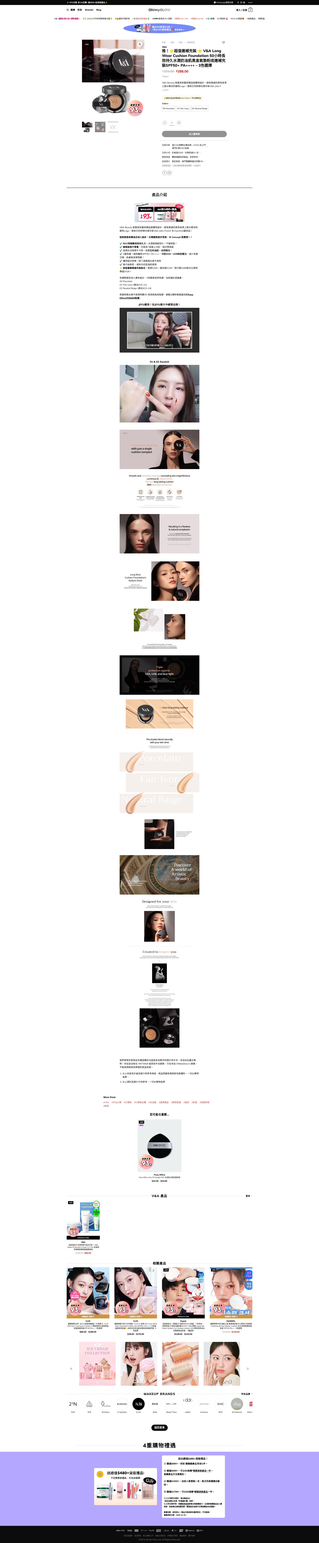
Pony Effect (159, 1175)
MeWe (250, 2)
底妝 (172, 42)
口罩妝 (128, 1102)
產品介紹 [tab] (159, 194)
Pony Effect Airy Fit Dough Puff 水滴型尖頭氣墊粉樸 (159, 1177)
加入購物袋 (194, 134)
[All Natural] (237, 1404)
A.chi (138, 1412)
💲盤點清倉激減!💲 (141, 18)
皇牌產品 (251, 18)
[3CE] (89, 1404)
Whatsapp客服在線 (224, 2)
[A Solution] (122, 1404)
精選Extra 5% (197, 18)
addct (188, 1412)
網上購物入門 (148, 1536)
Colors (165, 103)
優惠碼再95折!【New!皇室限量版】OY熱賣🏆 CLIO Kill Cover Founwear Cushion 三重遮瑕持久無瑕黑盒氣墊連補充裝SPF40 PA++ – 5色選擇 (88, 1326)
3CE (89, 1412)
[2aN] (73, 1404)
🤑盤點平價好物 (123, 18)
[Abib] (155, 1404)
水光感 (153, 1102)
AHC (220, 1412)
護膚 (73, 9)
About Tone (171, 1412)
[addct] (188, 1404)
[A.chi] (138, 1404)
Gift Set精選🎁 (238, 18)
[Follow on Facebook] (238, 3)
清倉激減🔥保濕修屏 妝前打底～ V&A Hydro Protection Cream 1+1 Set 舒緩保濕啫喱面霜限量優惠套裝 (83, 1247)
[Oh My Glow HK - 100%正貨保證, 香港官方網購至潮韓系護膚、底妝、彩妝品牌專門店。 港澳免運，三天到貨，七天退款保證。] (159, 10)
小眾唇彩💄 (223, 18)
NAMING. (231, 1321)
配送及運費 (128, 1536)
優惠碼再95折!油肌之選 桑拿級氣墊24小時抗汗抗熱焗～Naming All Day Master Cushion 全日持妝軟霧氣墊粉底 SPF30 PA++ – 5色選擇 (231, 1326)
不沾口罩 (117, 1102)
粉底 (181, 42)
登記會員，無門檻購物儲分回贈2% (187, 161)
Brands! (89, 9)
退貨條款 (137, 1536)
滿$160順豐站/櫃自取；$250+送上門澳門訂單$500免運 (189, 146)
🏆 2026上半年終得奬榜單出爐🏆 (98, 18)
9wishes (106, 1412)
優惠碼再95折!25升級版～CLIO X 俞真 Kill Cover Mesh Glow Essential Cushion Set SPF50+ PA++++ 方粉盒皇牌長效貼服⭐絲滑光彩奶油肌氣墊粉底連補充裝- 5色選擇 (135, 1327)
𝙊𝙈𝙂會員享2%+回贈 (163, 18)
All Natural (237, 1412)
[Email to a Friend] (169, 173)
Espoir (183, 1321)
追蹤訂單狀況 (160, 1536)
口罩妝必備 (140, 1102)
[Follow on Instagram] (241, 3)
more (166, 89)
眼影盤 (262, 18)
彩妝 (80, 9)
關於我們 (191, 1536)
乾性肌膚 (176, 1102)
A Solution (122, 1412)
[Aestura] (204, 1404)
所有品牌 (245, 1394)
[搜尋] (68, 9)
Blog (98, 9)
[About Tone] (171, 1404)
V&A (164, 47)
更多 (248, 1196)
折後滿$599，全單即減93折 (185, 152)
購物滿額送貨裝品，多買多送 (185, 157)
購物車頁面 (184, 1504)
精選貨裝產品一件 (202, 1470)
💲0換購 (210, 18)
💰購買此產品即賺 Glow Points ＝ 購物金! (182, 98)
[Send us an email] (244, 3)
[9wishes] (105, 1404)
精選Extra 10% (182, 18)
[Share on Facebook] (164, 173)
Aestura (204, 1412)
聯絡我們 (183, 1536)
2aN (73, 1412)
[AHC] (220, 1404)
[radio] (168, 108)
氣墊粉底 (191, 42)
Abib (155, 1412)
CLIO (88, 1321)
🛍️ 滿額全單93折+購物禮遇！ (67, 18)
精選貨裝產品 (201, 1491)
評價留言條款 (172, 1536)
